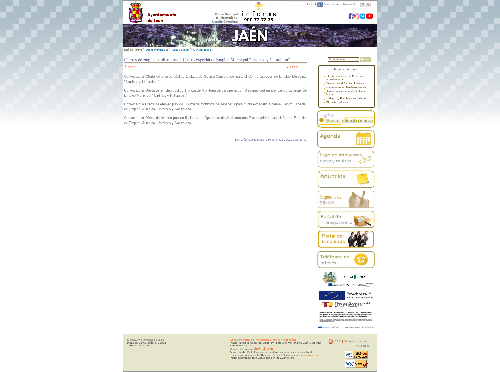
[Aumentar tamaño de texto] (362, 4)
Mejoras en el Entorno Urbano (345, 83)
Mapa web (349, 4)
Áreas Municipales (157, 49)
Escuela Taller (180, 49)
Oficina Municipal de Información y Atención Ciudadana (263, 339)
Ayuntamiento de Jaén (175, 7)
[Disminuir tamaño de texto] (369, 4)
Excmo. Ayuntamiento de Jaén (145, 339)
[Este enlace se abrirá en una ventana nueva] (346, 119)
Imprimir (293, 67)
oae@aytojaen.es (307, 354)
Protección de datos (357, 341)
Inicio (310, 4)
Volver (131, 67)
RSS (337, 341)
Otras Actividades (337, 102)
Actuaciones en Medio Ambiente (346, 87)
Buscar (365, 59)
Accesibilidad (332, 4)
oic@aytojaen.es (265, 349)
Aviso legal (362, 345)
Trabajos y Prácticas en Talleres (346, 98)
